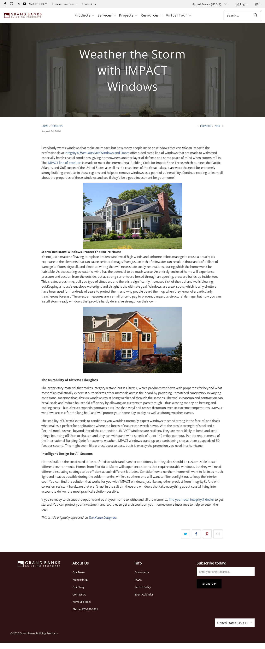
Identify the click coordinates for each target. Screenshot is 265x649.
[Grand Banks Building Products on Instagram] (11, 4)
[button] (85, 15)
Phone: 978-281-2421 (85, 609)
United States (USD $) (207, 4)
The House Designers (103, 517)
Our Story (78, 587)
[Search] (256, 15)
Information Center (65, 4)
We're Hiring (80, 579)
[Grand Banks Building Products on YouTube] (24, 4)
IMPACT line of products (64, 163)
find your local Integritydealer (191, 499)
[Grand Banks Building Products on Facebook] (5, 4)
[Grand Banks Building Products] (23, 15)
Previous (205, 125)
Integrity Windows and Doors (97, 153)
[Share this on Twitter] (185, 533)
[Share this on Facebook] (196, 533)
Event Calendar (144, 594)
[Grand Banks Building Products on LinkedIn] (18, 4)
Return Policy (143, 587)
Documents (142, 572)
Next (218, 125)
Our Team (78, 572)
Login (243, 4)
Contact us (89, 4)
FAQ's (138, 579)
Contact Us (79, 594)
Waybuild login (81, 602)
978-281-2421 (38, 4)
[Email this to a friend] (217, 533)
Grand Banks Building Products (39, 633)
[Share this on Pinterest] (207, 533)
